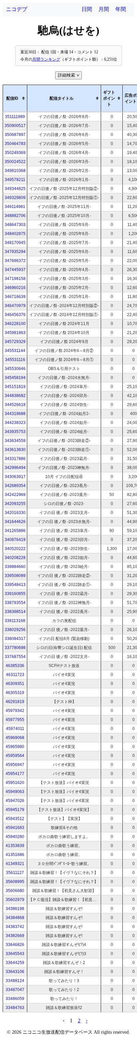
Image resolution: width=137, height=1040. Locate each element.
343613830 (15, 449)
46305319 (15, 692)
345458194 (15, 377)
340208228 (15, 557)
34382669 (15, 935)
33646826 (15, 944)
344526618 (15, 404)
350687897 (15, 134)
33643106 (15, 971)
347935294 (15, 251)
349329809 (15, 197)
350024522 (15, 161)
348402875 (15, 233)
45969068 (15, 737)
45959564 (15, 755)
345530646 (15, 368)
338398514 (15, 611)
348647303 (15, 224)
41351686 (15, 854)
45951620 (15, 782)
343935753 (15, 431)
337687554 (15, 656)
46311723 (15, 674)
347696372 (15, 260)
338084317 (15, 638)
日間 (86, 9)
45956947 (15, 764)
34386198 (15, 908)
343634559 (15, 440)
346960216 (15, 287)
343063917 (15, 476)
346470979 (15, 305)
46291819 (15, 701)
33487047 (15, 989)
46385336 (15, 665)
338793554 (15, 602)
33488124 (15, 980)
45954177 (15, 773)
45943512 (15, 818)
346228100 (15, 323)
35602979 (15, 899)
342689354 (15, 485)
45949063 (15, 791)
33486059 (15, 998)
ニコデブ (16, 9)
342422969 (15, 494)
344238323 (15, 422)
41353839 (15, 845)
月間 (103, 9)
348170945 (15, 242)
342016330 (15, 512)
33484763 (15, 1007)
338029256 (15, 629)
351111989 (15, 116)
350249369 (15, 152)
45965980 (15, 746)
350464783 (15, 143)
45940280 (15, 836)
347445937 (15, 269)
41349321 (15, 863)
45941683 (15, 827)
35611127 (15, 872)
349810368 (15, 170)
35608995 (15, 881)
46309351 (15, 683)
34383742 (15, 926)
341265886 (15, 530)
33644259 (15, 962)
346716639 (15, 296)
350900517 (15, 125)
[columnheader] (15, 98)
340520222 (15, 548)
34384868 (15, 917)
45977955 (15, 719)
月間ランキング (46, 59)
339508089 (15, 575)
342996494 (15, 467)
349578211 (15, 179)
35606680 (15, 890)
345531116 (15, 359)
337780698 (15, 647)
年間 (120, 9)
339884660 (15, 566)
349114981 (15, 206)
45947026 (15, 800)
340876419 (15, 539)
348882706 (15, 215)
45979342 (15, 710)
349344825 (15, 188)
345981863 (15, 332)
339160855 (15, 593)
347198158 (15, 278)
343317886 (15, 458)
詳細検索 (69, 75)
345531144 (15, 350)
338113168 (15, 620)
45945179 (15, 809)
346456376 (15, 314)
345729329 (15, 341)
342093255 (15, 503)
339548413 (15, 584)
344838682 (15, 395)
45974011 (15, 728)
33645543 (15, 953)
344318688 (15, 413)
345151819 (15, 386)
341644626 (15, 521)
